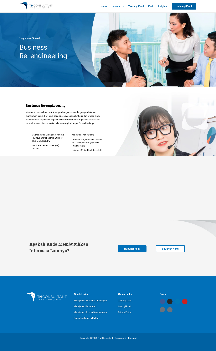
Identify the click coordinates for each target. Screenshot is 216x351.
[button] (122, 6)
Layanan (116, 6)
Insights (162, 6)
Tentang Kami (136, 6)
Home (104, 6)
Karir (151, 6)
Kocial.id (132, 338)
